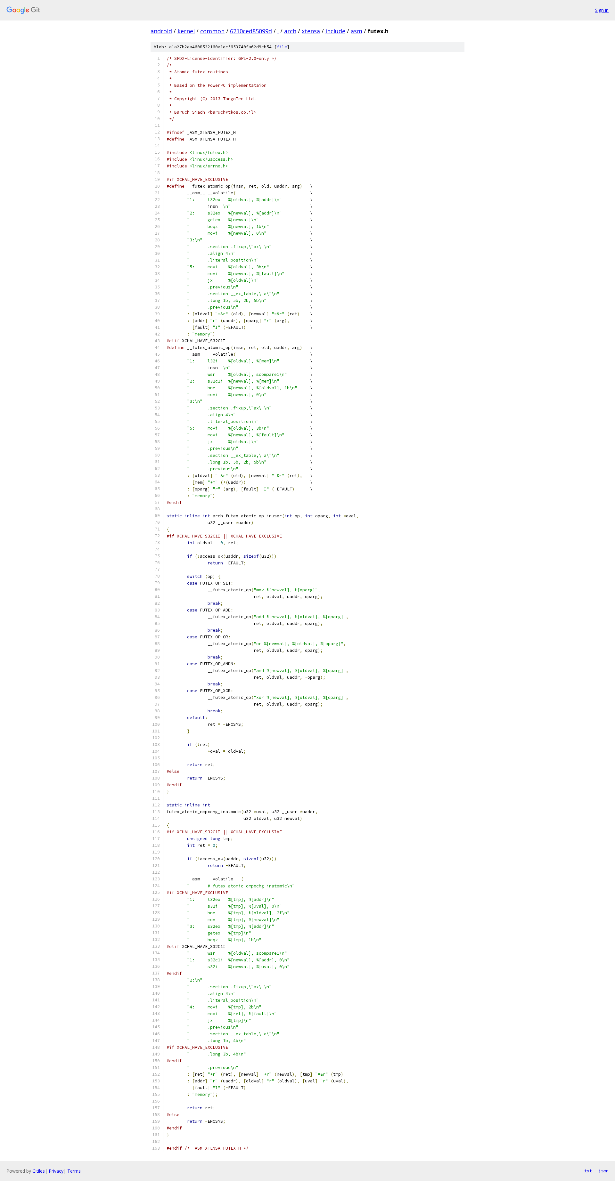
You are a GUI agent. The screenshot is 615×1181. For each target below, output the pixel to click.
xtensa (311, 31)
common (212, 31)
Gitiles (38, 1171)
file (282, 47)
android (161, 31)
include (335, 31)
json (603, 1171)
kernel (186, 31)
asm (356, 31)
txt (588, 1171)
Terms (74, 1171)
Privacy (56, 1171)
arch (290, 31)
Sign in (602, 10)
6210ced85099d (251, 31)
